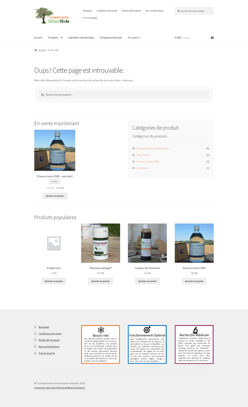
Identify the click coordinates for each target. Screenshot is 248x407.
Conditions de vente (107, 10)
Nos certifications (154, 10)
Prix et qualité (90, 17)
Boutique (87, 10)
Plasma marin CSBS (148, 161)
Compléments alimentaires (153, 148)
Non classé (143, 155)
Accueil (38, 37)
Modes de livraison (131, 10)
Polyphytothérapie (111, 37)
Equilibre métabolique (81, 37)
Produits (53, 37)
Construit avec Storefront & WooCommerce (59, 387)
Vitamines (142, 168)
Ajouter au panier (55, 195)
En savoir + (134, 37)
